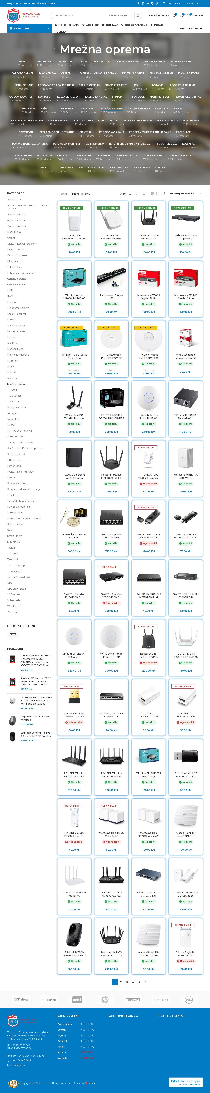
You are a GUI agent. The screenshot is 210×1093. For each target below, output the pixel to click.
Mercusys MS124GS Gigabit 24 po (185, 297)
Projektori (12, 495)
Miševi (10, 366)
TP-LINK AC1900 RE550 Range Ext (74, 834)
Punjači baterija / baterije (21, 501)
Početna (62, 193)
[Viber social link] (157, 3)
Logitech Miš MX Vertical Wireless (35, 718)
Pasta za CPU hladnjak (20, 442)
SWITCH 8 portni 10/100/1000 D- (111, 596)
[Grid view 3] (157, 194)
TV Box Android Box (18, 577)
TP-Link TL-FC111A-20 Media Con (185, 417)
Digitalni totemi (16, 249)
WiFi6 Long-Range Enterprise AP (111, 655)
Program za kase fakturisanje (23, 489)
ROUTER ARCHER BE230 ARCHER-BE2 (111, 417)
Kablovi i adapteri (17, 313)
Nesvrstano (13, 419)
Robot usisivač (15, 524)
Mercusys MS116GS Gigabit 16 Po (148, 297)
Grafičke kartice (16, 284)
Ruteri (13, 389)
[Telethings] (49, 999)
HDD (10, 290)
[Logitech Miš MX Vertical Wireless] (12, 720)
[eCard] (161, 999)
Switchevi (15, 395)
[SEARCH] (138, 15)
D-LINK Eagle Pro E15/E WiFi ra (185, 954)
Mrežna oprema (16, 384)
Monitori (12, 378)
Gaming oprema (16, 278)
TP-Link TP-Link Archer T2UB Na (74, 715)
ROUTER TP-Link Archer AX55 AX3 (111, 894)
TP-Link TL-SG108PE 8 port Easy (74, 356)
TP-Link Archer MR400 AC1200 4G (74, 297)
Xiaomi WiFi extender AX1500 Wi (74, 237)
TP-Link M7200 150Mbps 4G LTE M (74, 954)
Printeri (11, 477)
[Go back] (55, 49)
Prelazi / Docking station (21, 471)
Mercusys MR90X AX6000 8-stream (111, 954)
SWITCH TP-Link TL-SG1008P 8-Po (186, 596)
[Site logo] (27, 15)
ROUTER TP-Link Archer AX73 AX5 (111, 775)
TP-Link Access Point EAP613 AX (149, 356)
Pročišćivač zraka (17, 483)
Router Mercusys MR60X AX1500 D (111, 476)
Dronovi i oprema (17, 255)
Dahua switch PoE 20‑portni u (186, 237)
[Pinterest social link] (143, 3)
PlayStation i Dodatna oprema (24, 448)
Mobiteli (11, 372)
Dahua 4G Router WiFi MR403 (148, 237)
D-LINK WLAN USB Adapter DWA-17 (185, 775)
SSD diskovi (14, 541)
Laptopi (11, 337)
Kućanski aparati (16, 325)
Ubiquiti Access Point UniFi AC (148, 417)
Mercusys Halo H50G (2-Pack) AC (111, 834)
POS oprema (14, 460)
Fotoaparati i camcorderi (21, 273)
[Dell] (189, 999)
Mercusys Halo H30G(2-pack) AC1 (148, 834)
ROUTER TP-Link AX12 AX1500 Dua (74, 775)
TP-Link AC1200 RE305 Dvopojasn (148, 476)
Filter (13, 634)
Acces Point (14, 199)
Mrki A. (92, 1083)
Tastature (12, 553)
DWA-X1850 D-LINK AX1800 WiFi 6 (148, 536)
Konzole (12, 319)
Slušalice (12, 530)
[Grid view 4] (163, 194)
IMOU (10, 296)
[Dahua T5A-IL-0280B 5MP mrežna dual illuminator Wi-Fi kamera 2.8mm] (12, 703)
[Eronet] (133, 999)
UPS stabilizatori (16, 588)
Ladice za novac (16, 331)
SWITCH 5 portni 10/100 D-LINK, (111, 536)
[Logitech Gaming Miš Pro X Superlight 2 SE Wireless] (12, 736)
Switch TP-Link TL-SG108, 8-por (148, 894)
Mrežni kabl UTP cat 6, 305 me (74, 536)
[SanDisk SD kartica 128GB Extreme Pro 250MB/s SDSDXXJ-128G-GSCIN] (12, 684)
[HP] (105, 999)
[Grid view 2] (152, 194)
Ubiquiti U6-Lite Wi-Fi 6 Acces (74, 655)
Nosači (11, 424)
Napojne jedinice (16, 407)
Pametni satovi (16, 436)
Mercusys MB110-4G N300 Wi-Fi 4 (186, 476)
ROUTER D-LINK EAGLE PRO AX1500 (186, 655)
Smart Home (14, 536)
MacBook (12, 343)
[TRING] (21, 999)
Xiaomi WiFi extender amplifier (111, 237)
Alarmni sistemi (16, 220)
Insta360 (12, 302)
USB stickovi (14, 594)
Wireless (14, 401)
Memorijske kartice (18, 354)
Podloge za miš (16, 454)
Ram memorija (15, 512)
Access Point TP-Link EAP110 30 (148, 954)
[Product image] (74, 218)
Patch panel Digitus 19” (111, 297)
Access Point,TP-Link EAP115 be (186, 834)
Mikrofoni (12, 360)
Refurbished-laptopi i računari (23, 518)
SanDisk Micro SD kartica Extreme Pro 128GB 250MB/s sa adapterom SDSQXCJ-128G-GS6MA (35, 660)
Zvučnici (12, 612)
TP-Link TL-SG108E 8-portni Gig (111, 715)
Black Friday (14, 231)
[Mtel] (77, 999)
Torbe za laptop (16, 565)
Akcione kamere (16, 214)
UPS (9, 582)
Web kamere (14, 606)
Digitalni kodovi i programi (22, 243)
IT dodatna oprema (18, 308)
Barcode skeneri (16, 226)
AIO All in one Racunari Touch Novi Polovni (27, 207)
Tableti (11, 547)
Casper (11, 237)
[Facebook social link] (134, 3)
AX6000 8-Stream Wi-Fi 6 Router (74, 476)
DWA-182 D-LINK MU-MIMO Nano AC (186, 536)
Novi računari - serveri (19, 430)
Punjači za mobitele (18, 506)
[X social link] (138, 3)
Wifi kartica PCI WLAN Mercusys (74, 417)
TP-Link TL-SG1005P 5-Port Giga (148, 775)
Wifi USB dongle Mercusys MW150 (185, 356)
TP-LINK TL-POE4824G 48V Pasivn (148, 716)
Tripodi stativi (14, 571)
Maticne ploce (15, 348)
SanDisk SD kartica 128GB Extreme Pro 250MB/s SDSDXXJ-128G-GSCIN (35, 681)
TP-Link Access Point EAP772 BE (111, 356)
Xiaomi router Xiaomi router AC (74, 894)
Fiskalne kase (14, 267)
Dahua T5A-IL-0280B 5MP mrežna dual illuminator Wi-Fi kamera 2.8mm (36, 700)
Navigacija (13, 413)
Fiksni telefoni (15, 261)
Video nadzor (14, 600)
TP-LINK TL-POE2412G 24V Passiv (186, 716)
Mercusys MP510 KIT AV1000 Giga (185, 894)
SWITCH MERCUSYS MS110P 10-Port (148, 596)
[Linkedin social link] (147, 3)
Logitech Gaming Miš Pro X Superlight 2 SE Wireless (36, 734)
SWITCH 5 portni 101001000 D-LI (74, 596)
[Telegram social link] (152, 3)
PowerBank (14, 465)
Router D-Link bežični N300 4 (149, 655)
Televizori (12, 559)
